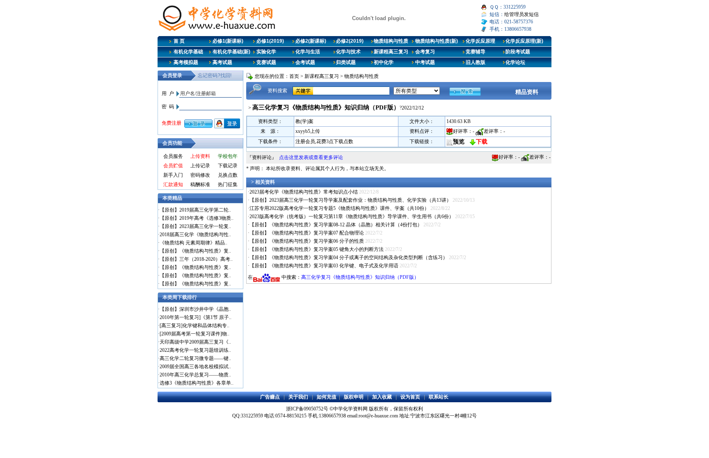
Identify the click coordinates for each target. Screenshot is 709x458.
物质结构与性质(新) (436, 41)
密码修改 (200, 175)
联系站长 (438, 397)
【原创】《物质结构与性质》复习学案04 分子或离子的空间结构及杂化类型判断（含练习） (348, 257)
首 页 (179, 41)
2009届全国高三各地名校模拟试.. (195, 366)
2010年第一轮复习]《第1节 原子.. (195, 317)
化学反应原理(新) (524, 41)
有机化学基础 (188, 52)
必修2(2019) (350, 41)
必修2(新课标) (310, 41)
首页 (294, 76)
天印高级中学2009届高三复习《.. (195, 342)
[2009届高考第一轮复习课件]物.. (194, 334)
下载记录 (228, 166)
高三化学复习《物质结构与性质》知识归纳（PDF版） (360, 277)
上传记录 (200, 166)
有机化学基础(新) (231, 52)
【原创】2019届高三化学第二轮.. (195, 210)
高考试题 (222, 62)
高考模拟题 (186, 62)
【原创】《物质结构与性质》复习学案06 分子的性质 (306, 241)
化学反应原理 (480, 41)
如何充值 (326, 397)
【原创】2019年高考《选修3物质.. (196, 218)
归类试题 (346, 62)
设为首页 (410, 397)
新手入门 (173, 175)
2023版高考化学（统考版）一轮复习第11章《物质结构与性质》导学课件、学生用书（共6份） (351, 216)
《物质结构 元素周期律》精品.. (193, 243)
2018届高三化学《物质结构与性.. (195, 234)
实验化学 (266, 52)
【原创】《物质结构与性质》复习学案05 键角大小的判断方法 (316, 249)
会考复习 (425, 52)
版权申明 (354, 397)
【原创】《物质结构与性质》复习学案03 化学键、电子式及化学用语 (323, 266)
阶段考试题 (517, 52)
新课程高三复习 (391, 52)
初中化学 (383, 62)
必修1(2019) (270, 41)
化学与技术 (348, 52)
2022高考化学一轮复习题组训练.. (195, 350)
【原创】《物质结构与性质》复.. (195, 251)
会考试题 (305, 62)
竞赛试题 (266, 62)
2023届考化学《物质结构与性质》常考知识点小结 (303, 192)
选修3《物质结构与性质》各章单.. (196, 383)
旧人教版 (475, 62)
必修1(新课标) (228, 41)
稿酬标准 (200, 184)
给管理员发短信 (521, 14)
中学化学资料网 (350, 409)
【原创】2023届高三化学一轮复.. (195, 226)
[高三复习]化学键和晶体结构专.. (194, 325)
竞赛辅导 (475, 52)
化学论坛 (515, 62)
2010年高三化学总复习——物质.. (195, 375)
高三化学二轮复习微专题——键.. (195, 358)
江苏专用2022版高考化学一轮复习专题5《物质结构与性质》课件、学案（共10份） (339, 208)
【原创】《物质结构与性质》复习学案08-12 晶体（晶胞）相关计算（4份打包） (335, 225)
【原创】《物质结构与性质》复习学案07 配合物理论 (306, 233)
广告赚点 (270, 397)
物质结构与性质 (391, 41)
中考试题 (425, 62)
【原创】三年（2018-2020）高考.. (196, 259)
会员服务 (173, 156)
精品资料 (526, 92)
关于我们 (298, 397)
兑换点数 (228, 175)
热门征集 (228, 184)
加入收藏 (382, 397)
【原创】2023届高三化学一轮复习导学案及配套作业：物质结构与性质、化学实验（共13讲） (350, 200)
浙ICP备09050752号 (307, 409)
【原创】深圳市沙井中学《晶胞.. (195, 309)
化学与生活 (307, 52)
